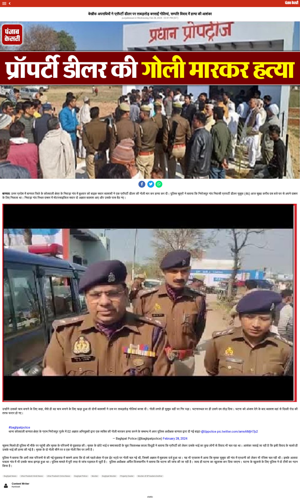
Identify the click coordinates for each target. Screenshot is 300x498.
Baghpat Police (80, 476)
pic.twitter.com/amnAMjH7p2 (237, 431)
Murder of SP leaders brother (150, 476)
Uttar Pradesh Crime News (58, 476)
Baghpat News (10, 476)
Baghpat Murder (109, 476)
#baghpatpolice (19, 427)
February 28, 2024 (175, 438)
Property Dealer (126, 476)
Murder (95, 476)
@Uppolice (208, 431)
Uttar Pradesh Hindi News (32, 476)
